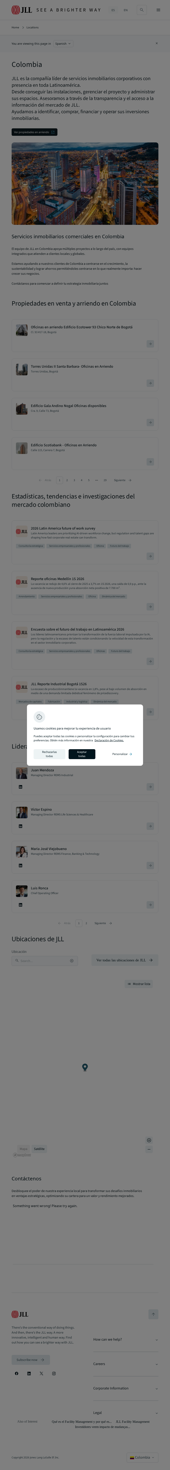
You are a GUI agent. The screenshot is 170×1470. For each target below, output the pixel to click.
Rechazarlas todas (49, 754)
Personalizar (122, 754)
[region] (85, 735)
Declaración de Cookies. (109, 740)
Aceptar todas (82, 754)
